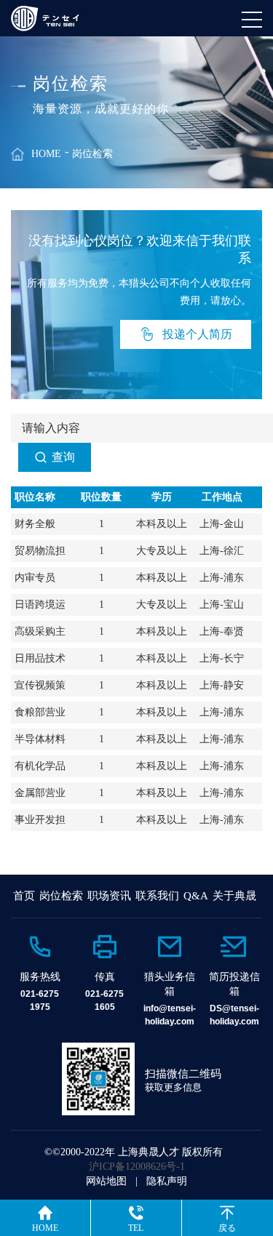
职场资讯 (109, 896)
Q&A (195, 896)
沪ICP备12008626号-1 (137, 1166)
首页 (24, 896)
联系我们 (157, 896)
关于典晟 (234, 896)
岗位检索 (92, 153)
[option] (39, 973)
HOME (46, 153)
